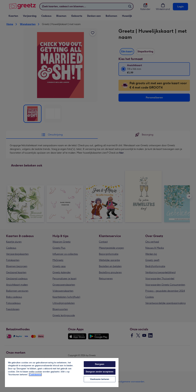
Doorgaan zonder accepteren (99, 372)
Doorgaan (99, 364)
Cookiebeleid (35, 374)
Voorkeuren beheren (99, 379)
